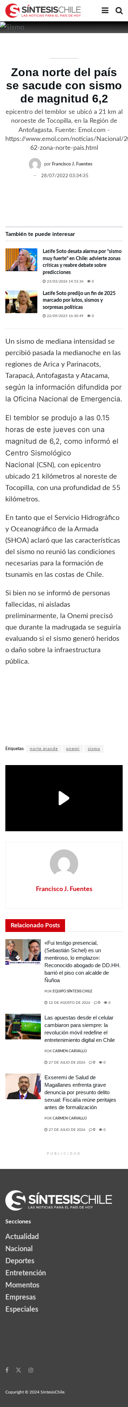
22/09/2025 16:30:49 (65, 316)
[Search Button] (119, 10)
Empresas (20, 1297)
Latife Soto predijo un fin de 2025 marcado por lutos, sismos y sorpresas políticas (79, 300)
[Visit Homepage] (43, 11)
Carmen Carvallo (70, 1051)
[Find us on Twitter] (18, 1370)
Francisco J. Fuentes (72, 164)
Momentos (22, 1285)
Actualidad (22, 1236)
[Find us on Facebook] (7, 1370)
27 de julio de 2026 (66, 1062)
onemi (73, 749)
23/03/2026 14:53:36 (65, 281)
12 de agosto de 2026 (69, 1003)
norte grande (44, 749)
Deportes (19, 1261)
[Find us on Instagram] (30, 1370)
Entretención (25, 1273)
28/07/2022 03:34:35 (65, 176)
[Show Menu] (105, 10)
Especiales (21, 1309)
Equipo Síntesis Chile (72, 991)
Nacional (19, 1249)
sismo (94, 749)
